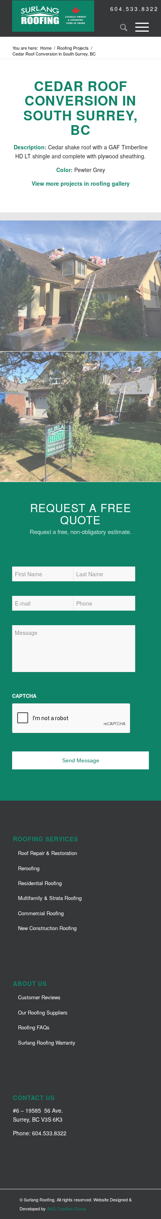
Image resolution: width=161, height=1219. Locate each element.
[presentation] (71, 718)
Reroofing (28, 868)
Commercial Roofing (41, 913)
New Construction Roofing (47, 928)
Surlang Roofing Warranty (46, 1042)
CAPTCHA (24, 696)
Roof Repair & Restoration (47, 853)
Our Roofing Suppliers (43, 1012)
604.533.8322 (134, 9)
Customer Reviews (39, 997)
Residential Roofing (40, 883)
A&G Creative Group (66, 1208)
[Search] (119, 27)
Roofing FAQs (34, 1027)
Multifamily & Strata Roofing (50, 898)
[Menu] (138, 27)
